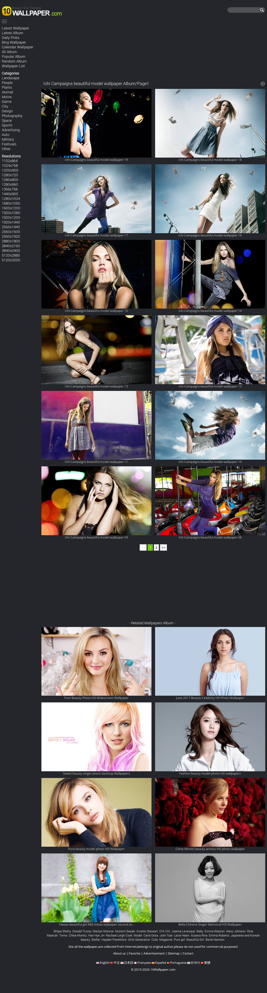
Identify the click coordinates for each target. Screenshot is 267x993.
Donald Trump (81, 931)
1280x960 (10, 184)
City (5, 106)
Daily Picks (10, 37)
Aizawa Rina (199, 935)
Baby (200, 931)
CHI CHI (164, 931)
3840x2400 (11, 250)
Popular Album (13, 56)
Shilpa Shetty (62, 931)
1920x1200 (11, 217)
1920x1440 (11, 222)
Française (144, 962)
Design (7, 110)
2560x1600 (11, 231)
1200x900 (10, 170)
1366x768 (10, 189)
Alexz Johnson (236, 931)
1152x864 (10, 160)
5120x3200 (11, 260)
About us (119, 953)
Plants (7, 87)
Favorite (134, 953)
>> (163, 547)
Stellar (95, 939)
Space (7, 120)
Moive (6, 96)
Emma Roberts (219, 935)
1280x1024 (11, 198)
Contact (188, 953)
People (7, 82)
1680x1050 (11, 203)
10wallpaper (33, 10)
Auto (5, 134)
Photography (12, 115)
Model (138, 935)
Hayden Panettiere (114, 939)
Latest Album (12, 32)
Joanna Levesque (183, 931)
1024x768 (10, 165)
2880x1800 (11, 241)
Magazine (165, 939)
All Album (9, 51)
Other (6, 148)
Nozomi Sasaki (125, 931)
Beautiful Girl (195, 939)
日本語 (128, 962)
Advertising (11, 129)
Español (160, 962)
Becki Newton (215, 939)
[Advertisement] (153, 50)
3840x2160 (11, 245)
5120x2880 (11, 255)
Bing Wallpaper (14, 42)
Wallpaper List (13, 65)
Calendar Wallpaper (17, 47)
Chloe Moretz (78, 935)
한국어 (195, 962)
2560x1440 (11, 226)
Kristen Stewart (147, 931)
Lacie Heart (181, 935)
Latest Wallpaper (15, 28)
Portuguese (178, 962)
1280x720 (10, 174)
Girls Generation (139, 939)
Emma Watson (215, 931)
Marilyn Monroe (103, 931)
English (105, 962)
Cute (154, 939)
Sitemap (173, 953)
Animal (7, 92)
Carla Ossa (150, 935)
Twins (63, 935)
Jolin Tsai (166, 935)
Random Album (14, 61)
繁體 (207, 962)
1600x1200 (11, 208)
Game (6, 101)
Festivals (9, 144)
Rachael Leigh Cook (119, 935)
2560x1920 (11, 236)
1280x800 (10, 179)
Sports (7, 125)
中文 (117, 962)
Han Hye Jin (96, 935)
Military (8, 139)
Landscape (10, 77)
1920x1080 (11, 212)
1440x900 (10, 193)
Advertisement (154, 953)
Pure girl (179, 939)
